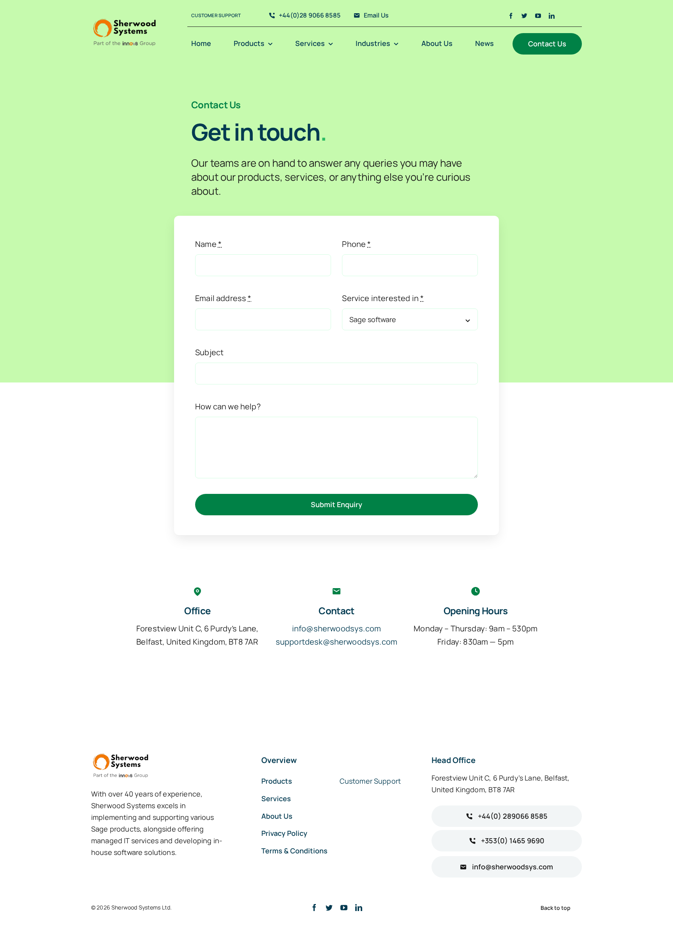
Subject (209, 352)
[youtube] (538, 16)
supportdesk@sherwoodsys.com (336, 641)
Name (208, 244)
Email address (223, 298)
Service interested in (383, 298)
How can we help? (228, 406)
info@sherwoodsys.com (336, 628)
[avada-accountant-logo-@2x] (124, 20)
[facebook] (511, 16)
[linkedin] (552, 16)
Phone (356, 244)
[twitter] (524, 16)
